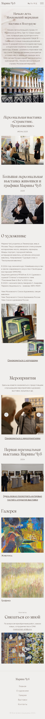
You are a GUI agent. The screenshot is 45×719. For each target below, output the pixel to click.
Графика (6, 600)
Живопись (6, 555)
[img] (22, 535)
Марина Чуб (8, 3)
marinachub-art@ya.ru (22, 629)
